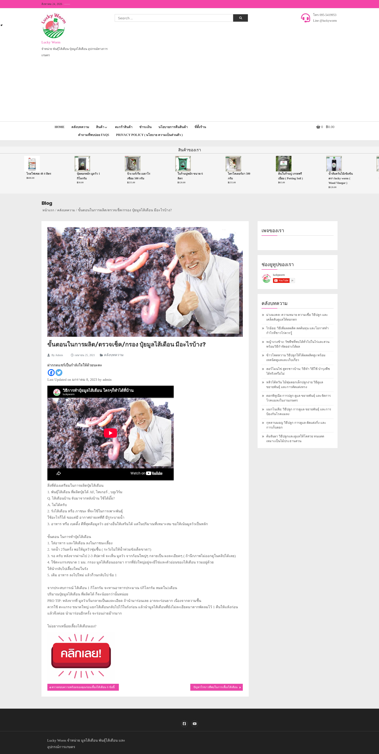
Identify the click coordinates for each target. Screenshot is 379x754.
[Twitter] (58, 372)
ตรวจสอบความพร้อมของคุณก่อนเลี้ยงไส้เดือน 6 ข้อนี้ (83, 687)
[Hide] (1, 25)
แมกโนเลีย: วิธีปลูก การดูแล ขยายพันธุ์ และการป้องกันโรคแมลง (298, 412)
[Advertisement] (189, 91)
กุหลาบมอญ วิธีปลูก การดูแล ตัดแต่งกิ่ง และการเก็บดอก (296, 425)
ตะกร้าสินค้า (123, 127)
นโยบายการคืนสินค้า (173, 127)
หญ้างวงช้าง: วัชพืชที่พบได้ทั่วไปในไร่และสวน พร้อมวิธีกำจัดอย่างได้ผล (297, 344)
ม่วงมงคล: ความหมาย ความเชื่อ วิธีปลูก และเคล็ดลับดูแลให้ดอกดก (297, 317)
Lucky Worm (50, 42)
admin (59, 355)
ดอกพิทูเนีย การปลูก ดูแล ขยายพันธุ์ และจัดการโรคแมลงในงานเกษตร (298, 398)
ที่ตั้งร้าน (200, 127)
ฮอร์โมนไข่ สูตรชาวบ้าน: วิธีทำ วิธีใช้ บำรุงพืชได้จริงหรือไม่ (298, 371)
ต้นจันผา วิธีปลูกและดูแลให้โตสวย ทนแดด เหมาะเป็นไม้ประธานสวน (295, 439)
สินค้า (100, 127)
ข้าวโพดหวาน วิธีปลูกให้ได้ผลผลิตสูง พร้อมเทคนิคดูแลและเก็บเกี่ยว (296, 358)
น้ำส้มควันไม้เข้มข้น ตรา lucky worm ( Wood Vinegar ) (327, 178)
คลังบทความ (80, 127)
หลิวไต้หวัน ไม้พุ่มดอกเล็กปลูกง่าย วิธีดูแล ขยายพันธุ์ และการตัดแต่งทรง (294, 385)
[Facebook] (51, 372)
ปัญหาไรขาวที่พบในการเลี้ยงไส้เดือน (215, 687)
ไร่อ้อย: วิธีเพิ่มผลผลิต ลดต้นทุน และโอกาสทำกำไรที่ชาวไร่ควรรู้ (297, 330)
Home (60, 127)
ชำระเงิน (145, 127)
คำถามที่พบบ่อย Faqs (93, 135)
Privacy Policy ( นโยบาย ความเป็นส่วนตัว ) (149, 135)
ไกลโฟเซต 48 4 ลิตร (25, 173)
